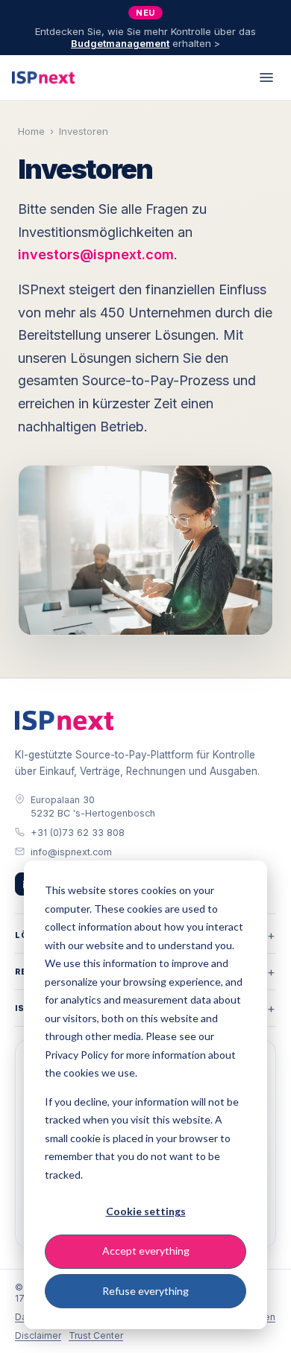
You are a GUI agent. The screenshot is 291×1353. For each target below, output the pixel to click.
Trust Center (96, 1335)
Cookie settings (146, 1211)
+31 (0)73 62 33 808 (78, 832)
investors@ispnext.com (96, 254)
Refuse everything (145, 1290)
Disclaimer (38, 1335)
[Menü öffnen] (266, 77)
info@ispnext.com (71, 852)
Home (31, 131)
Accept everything (146, 1250)
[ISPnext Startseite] (64, 720)
